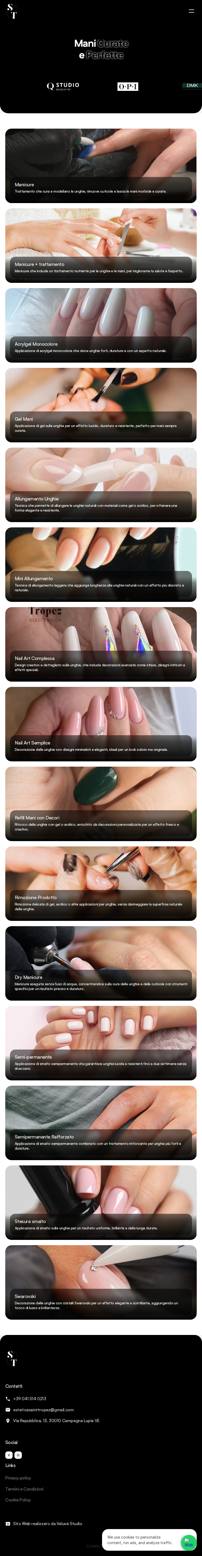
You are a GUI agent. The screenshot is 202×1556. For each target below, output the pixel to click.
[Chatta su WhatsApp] (189, 1543)
